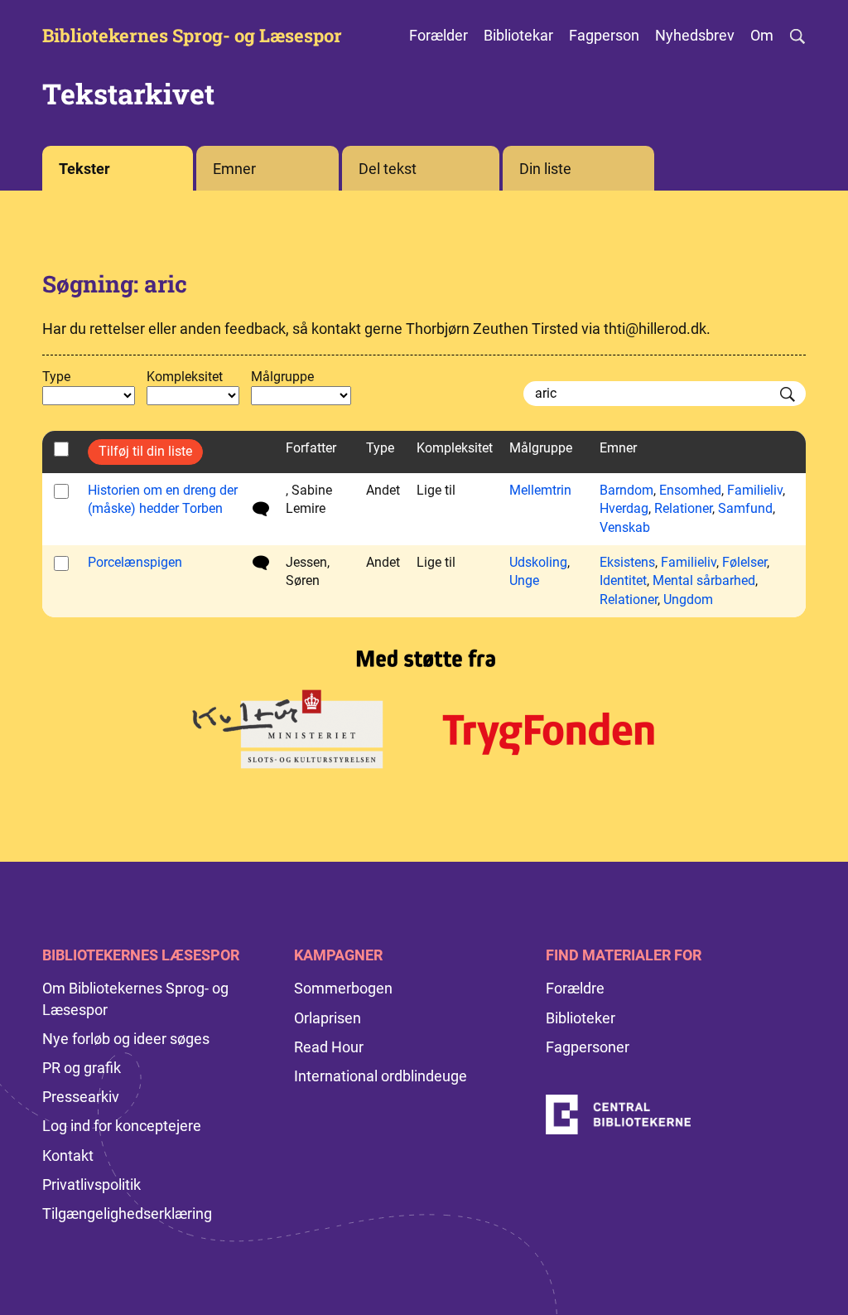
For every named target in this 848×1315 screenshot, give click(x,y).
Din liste (545, 168)
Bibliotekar (518, 35)
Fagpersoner (587, 1047)
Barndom (626, 490)
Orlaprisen (327, 1018)
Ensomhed (690, 490)
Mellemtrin (540, 490)
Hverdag (624, 508)
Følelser (744, 562)
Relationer (683, 508)
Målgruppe (282, 376)
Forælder (438, 35)
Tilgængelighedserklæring (127, 1213)
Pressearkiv (80, 1096)
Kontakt (68, 1155)
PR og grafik (81, 1067)
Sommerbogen (343, 988)
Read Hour (329, 1047)
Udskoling (538, 562)
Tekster (84, 168)
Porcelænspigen (135, 562)
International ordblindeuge (380, 1076)
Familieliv (755, 490)
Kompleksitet (185, 376)
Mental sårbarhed (704, 580)
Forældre (575, 988)
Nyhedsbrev (695, 35)
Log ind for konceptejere (121, 1125)
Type (56, 376)
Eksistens (627, 562)
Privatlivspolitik (91, 1184)
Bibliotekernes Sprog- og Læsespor (192, 35)
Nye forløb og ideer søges (126, 1038)
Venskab (625, 527)
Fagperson (604, 35)
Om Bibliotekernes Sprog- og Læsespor (135, 998)
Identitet (623, 580)
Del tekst (388, 168)
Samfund (745, 508)
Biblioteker (580, 1018)
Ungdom (688, 599)
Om (761, 35)
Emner (234, 168)
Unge (524, 580)
